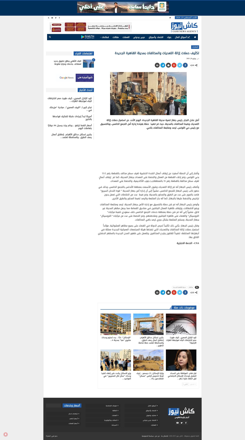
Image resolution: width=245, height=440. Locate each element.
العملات (126, 37)
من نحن (157, 436)
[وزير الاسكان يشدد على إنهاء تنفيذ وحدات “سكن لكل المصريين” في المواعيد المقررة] (115, 360)
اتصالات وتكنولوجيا (110, 420)
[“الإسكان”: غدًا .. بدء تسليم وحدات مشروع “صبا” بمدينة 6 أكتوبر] (115, 324)
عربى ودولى (139, 37)
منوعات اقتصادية (111, 405)
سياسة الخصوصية (148, 436)
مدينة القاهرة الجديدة (179, 287)
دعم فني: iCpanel (51, 436)
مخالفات (191, 287)
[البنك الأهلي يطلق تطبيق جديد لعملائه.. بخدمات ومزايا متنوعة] (88, 64)
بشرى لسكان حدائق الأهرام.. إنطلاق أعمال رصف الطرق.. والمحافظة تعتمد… (71, 135)
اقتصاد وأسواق (156, 37)
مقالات (116, 37)
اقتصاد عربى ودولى (149, 420)
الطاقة (114, 410)
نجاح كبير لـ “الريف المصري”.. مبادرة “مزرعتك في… (71, 108)
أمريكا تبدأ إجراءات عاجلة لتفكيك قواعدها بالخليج (72, 117)
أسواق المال (181, 37)
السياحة (114, 425)
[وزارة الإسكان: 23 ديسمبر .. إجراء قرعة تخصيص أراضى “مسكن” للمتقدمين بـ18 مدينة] (148, 360)
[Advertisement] (148, 150)
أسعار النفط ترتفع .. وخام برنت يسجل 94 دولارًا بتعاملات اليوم (70, 126)
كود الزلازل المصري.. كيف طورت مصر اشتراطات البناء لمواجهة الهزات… (70, 99)
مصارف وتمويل (151, 415)
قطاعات (105, 37)
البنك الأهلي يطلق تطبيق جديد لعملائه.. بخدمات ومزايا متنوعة (67, 62)
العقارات (195, 47)
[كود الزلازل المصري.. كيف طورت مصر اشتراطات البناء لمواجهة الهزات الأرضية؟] (181, 324)
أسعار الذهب (73, 418)
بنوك (169, 37)
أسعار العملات (73, 423)
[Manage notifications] (6, 434)
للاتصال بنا (164, 436)
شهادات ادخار (73, 413)
